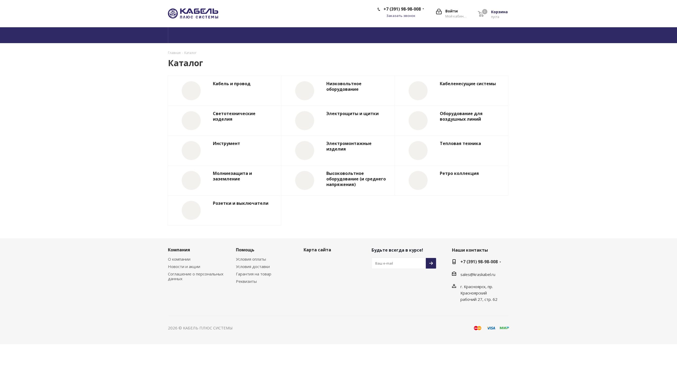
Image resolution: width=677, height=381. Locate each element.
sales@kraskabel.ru (477, 274)
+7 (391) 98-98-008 (402, 9)
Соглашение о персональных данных (195, 276)
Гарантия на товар (253, 273)
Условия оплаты (251, 259)
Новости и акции (184, 266)
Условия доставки (253, 266)
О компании (179, 259)
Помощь (245, 250)
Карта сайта (317, 250)
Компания (179, 250)
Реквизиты (246, 281)
